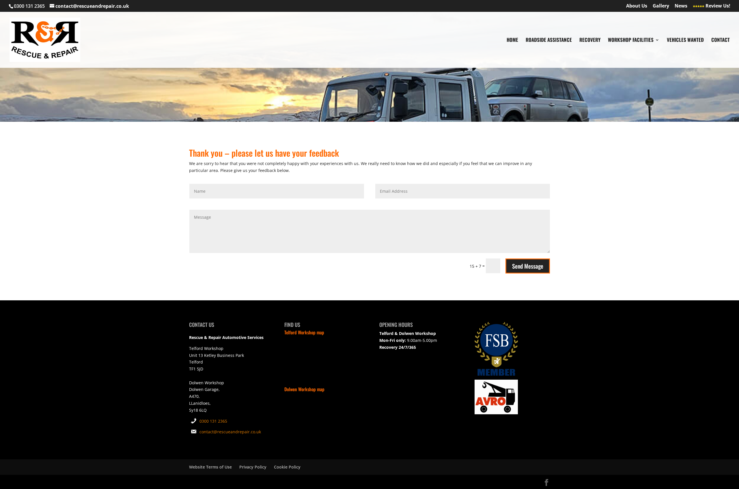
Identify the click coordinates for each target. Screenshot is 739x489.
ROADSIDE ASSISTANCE (549, 40)
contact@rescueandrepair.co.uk (230, 431)
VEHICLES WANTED (685, 40)
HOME (512, 40)
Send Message (527, 266)
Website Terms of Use (210, 467)
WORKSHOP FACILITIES (631, 40)
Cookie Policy (287, 467)
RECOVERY (589, 40)
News (681, 6)
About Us (636, 6)
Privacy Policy (252, 467)
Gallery (661, 6)
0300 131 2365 (213, 421)
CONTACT (720, 40)
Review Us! (717, 6)
